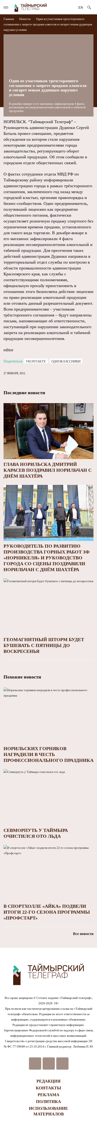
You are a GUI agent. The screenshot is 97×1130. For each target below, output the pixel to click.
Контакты (48, 1088)
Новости (25, 19)
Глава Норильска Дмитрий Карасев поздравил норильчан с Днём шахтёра (48, 470)
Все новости (83, 934)
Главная (9, 19)
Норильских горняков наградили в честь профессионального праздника (48, 754)
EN (80, 7)
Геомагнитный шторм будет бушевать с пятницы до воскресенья (44, 645)
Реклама (48, 1094)
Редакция (48, 1081)
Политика (48, 1101)
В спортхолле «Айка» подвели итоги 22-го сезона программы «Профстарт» (47, 912)
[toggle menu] (6, 7)
